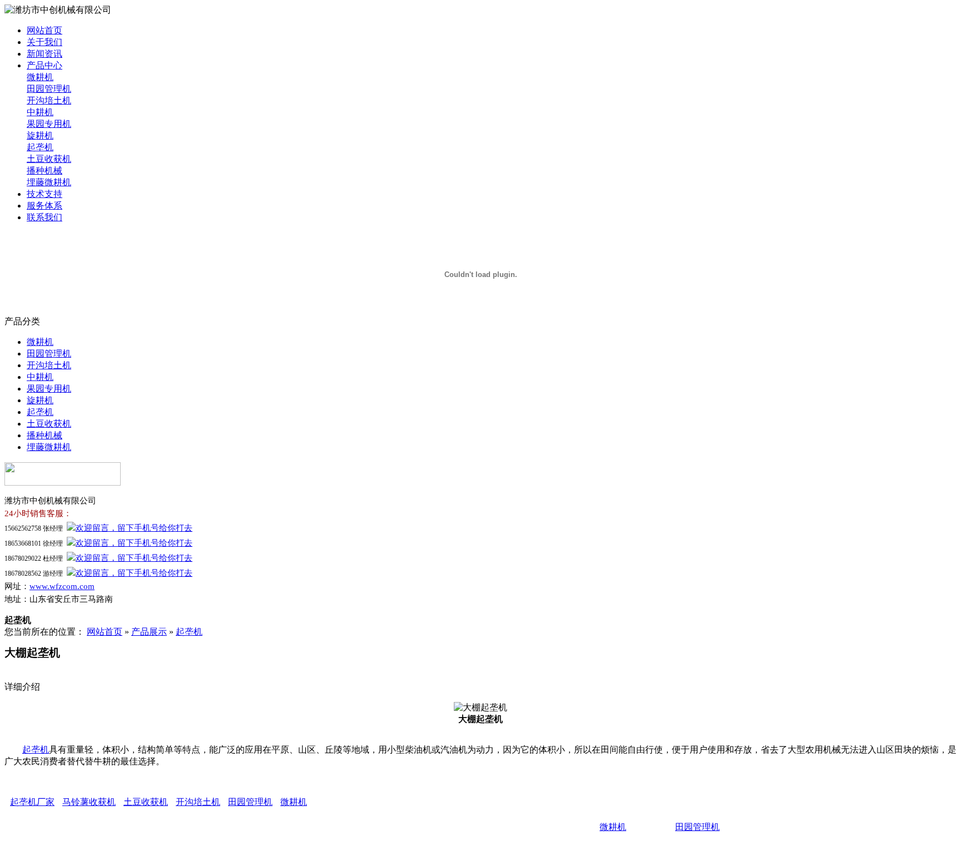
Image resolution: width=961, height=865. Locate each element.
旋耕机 (40, 135)
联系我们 (44, 217)
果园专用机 (49, 123)
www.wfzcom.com (62, 586)
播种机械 (44, 170)
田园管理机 (49, 88)
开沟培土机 (49, 100)
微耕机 (40, 77)
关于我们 (44, 42)
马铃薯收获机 (89, 802)
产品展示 (149, 631)
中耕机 (40, 112)
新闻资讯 (44, 53)
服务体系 (44, 205)
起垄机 (40, 147)
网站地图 (626, 846)
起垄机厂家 (32, 802)
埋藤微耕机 (49, 182)
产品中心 (44, 65)
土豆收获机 (49, 159)
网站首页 (44, 30)
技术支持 (44, 194)
